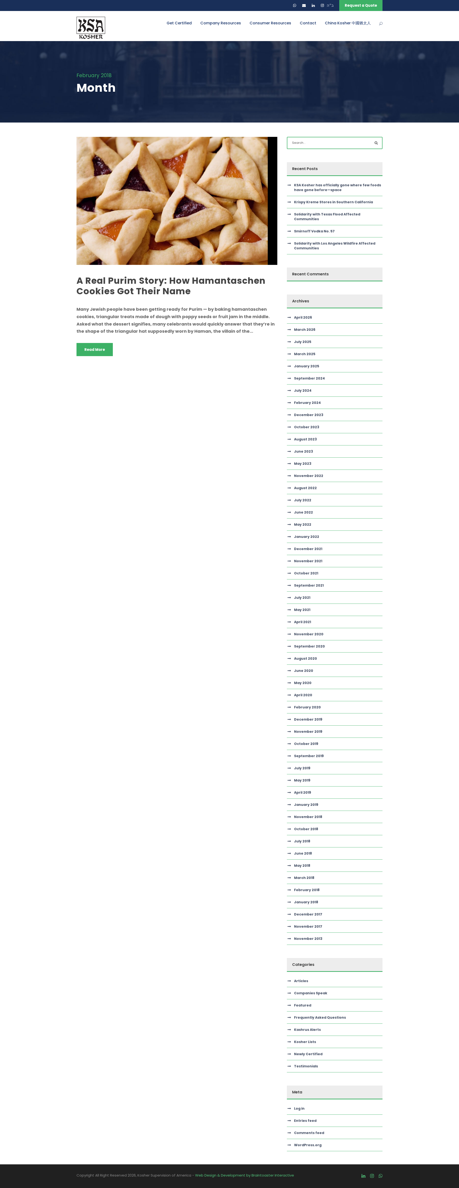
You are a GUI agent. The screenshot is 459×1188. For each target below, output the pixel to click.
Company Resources (220, 23)
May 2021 (302, 609)
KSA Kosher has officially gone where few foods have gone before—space (337, 187)
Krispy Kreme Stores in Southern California (333, 202)
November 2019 (308, 731)
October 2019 (306, 743)
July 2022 (302, 500)
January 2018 (306, 902)
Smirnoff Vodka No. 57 (314, 231)
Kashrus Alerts (307, 1029)
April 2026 (303, 317)
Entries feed (305, 1120)
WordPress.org (308, 1145)
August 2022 (305, 488)
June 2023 (303, 451)
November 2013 (308, 938)
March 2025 (304, 354)
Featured (302, 1005)
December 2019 (308, 719)
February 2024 (307, 402)
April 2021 (302, 622)
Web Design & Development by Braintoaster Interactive (244, 1175)
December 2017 (308, 914)
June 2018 (303, 853)
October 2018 (306, 829)
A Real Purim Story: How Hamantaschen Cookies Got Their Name (171, 285)
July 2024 (302, 390)
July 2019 (302, 768)
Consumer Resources (270, 23)
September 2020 (309, 646)
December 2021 (308, 548)
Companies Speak (310, 993)
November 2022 (308, 475)
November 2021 (308, 561)
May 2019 (302, 780)
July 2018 (302, 841)
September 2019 (309, 756)
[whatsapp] (294, 5)
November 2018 (308, 816)
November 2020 (308, 634)
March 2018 (304, 877)
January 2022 (306, 536)
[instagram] (322, 5)
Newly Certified (308, 1054)
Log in (299, 1108)
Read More (94, 349)
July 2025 (302, 341)
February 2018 (307, 890)
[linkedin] (313, 5)
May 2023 (302, 463)
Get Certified (179, 23)
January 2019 (306, 804)
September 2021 (309, 585)
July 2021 (302, 597)
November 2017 (308, 926)
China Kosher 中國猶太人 (348, 23)
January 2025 (306, 366)
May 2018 (302, 865)
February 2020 (307, 707)
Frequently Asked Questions (320, 1017)
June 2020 (303, 670)
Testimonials (306, 1066)
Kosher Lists (305, 1041)
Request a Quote (361, 5)
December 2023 (308, 414)
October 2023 (306, 427)
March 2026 (304, 329)
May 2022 (302, 524)
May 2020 (302, 682)
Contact (308, 23)
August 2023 (305, 439)
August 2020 (305, 658)
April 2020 (303, 695)
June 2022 (303, 512)
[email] (304, 5)
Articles (301, 981)
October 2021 (306, 573)
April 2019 (302, 792)
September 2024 (309, 378)
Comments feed (309, 1132)
